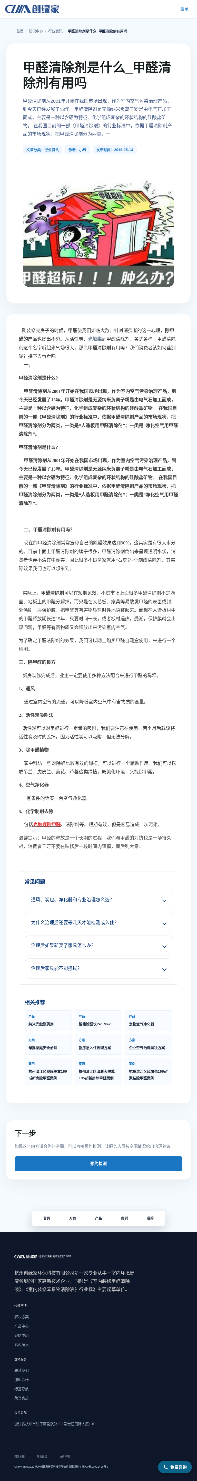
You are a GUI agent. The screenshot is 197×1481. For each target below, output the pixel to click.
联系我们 (21, 1370)
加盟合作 (21, 1380)
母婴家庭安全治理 (42, 1044)
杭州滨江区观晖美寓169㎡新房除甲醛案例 (47, 1071)
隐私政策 (42, 1456)
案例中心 (21, 1335)
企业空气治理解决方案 (147, 1044)
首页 (20, 31)
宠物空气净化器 (141, 1020)
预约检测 (98, 1163)
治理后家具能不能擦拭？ (56, 968)
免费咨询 (178, 1467)
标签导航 (21, 1389)
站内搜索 (21, 1345)
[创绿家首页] (37, 9)
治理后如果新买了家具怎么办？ (63, 945)
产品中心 (21, 1326)
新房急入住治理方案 (95, 1044)
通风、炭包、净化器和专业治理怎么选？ (72, 899)
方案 (72, 1218)
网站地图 (19, 1456)
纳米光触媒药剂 (41, 1020)
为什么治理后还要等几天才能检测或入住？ (75, 922)
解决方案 (21, 1317)
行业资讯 (55, 31)
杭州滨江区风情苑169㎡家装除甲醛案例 (148, 1071)
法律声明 (65, 1456)
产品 (98, 1218)
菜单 (184, 9)
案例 (124, 1218)
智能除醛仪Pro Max (95, 1020)
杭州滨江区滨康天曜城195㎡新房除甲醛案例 (97, 1071)
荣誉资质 (21, 1398)
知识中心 (36, 31)
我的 (150, 1218)
